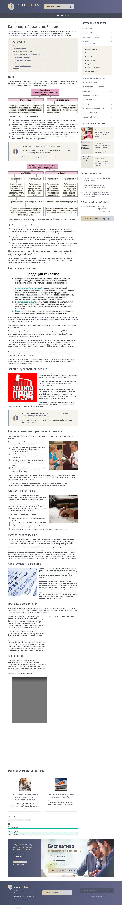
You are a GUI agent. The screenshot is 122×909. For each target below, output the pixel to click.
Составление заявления (22, 57)
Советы (85, 104)
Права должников (90, 95)
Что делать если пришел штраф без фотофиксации (97, 179)
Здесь (23, 420)
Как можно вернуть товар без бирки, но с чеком (103, 134)
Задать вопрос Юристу (61, 15)
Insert (18, 908)
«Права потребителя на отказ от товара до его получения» (46, 414)
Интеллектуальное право (93, 86)
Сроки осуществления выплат (24, 63)
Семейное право (89, 99)
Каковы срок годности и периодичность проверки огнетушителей (103, 149)
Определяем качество (20, 48)
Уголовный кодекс (90, 117)
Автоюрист (87, 28)
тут (24, 150)
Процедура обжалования (23, 66)
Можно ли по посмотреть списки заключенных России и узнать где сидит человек (96, 194)
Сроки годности (91, 71)
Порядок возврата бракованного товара (26, 54)
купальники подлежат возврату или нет (46, 146)
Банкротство (87, 32)
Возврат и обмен (91, 49)
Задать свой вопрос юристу (97, 218)
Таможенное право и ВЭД (93, 108)
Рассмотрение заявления (23, 60)
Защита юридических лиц (93, 78)
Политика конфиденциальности (23, 900)
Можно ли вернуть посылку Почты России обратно (103, 163)
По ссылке (25, 157)
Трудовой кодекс (89, 112)
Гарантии (88, 53)
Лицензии (86, 91)
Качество (88, 56)
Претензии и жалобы (93, 67)
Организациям (90, 60)
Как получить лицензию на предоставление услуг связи (94, 186)
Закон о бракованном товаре (22, 51)
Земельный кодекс (90, 82)
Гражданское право (90, 37)
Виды (14, 45)
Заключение (17, 69)
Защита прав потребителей (88, 42)
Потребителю (90, 64)
